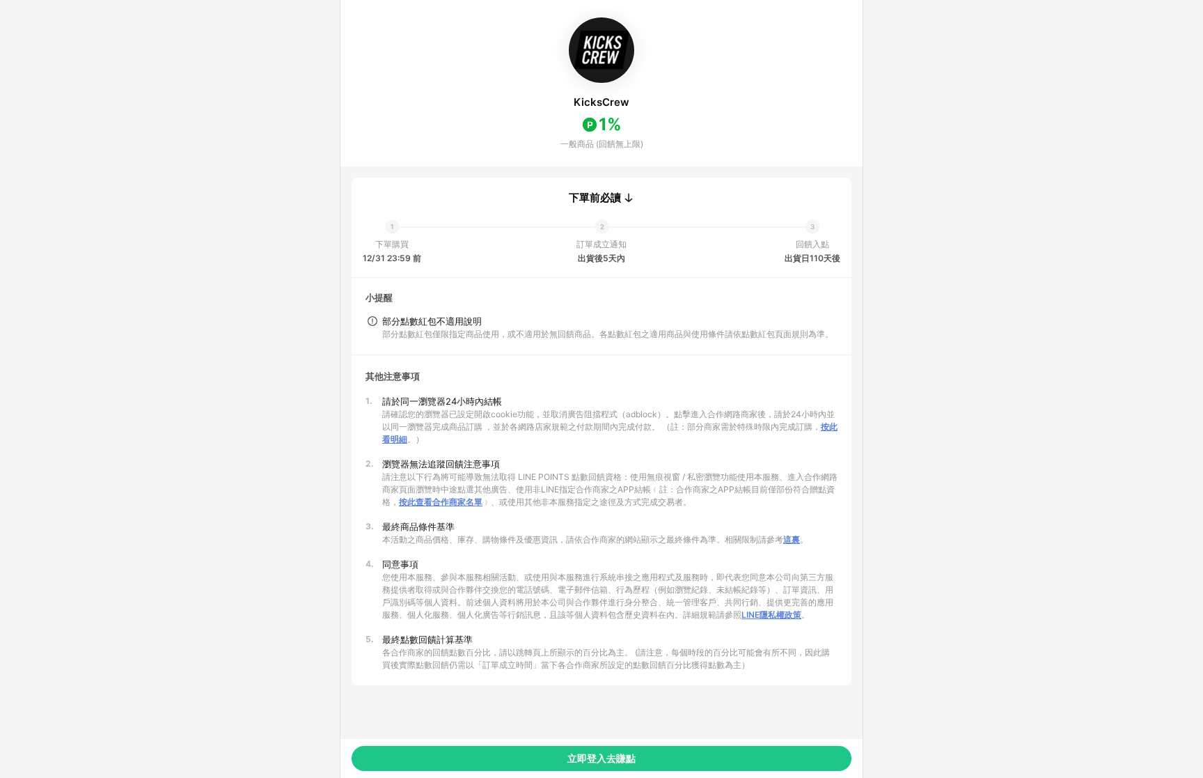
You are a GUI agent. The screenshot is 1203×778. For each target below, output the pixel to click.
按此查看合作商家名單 (440, 502)
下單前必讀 (595, 198)
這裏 (791, 539)
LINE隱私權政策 (771, 614)
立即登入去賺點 (601, 758)
